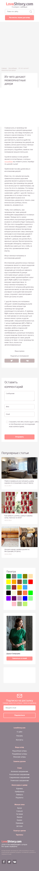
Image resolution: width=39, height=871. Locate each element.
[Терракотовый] (19, 582)
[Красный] (30, 582)
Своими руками (19, 761)
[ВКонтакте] (27, 361)
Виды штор (19, 747)
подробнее (8, 162)
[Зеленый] (8, 576)
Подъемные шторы (19, 751)
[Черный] (8, 593)
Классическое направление (20, 774)
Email (8, 414)
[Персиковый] (30, 576)
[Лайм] (30, 593)
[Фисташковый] (25, 604)
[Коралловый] (25, 593)
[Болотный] (19, 604)
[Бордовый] (14, 587)
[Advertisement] (19, 44)
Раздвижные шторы (19, 754)
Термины (19, 835)
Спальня (19, 811)
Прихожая (19, 823)
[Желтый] (8, 582)
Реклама (19, 736)
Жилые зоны (19, 804)
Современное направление (20, 777)
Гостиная (19, 814)
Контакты (19, 740)
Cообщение (10, 393)
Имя (7, 407)
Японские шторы (19, 757)
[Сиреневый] (19, 598)
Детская (19, 826)
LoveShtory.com (19, 728)
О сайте (19, 732)
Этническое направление (19, 780)
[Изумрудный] (8, 587)
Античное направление (19, 771)
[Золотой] (19, 587)
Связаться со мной (19, 658)
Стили (19, 768)
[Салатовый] (30, 598)
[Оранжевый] (14, 582)
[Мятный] (25, 582)
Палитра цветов (19, 831)
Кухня (19, 808)
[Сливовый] (14, 598)
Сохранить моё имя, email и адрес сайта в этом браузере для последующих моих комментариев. (23, 424)
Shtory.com (19, 4)
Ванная (19, 817)
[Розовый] (14, 604)
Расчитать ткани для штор (19, 17)
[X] (11, 361)
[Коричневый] (19, 593)
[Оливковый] (25, 576)
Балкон (19, 820)
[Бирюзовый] (19, 576)
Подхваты (19, 798)
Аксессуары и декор (19, 785)
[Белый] (30, 587)
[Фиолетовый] (8, 598)
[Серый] (14, 576)
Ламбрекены (19, 792)
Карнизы (19, 789)
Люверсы (19, 795)
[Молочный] (14, 593)
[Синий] (25, 598)
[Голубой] (25, 587)
